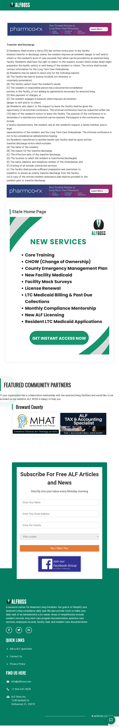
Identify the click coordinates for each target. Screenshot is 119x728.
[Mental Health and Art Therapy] (36, 434)
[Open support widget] (111, 720)
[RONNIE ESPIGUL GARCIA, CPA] (83, 434)
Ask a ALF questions (21, 648)
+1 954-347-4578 (21, 689)
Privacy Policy (17, 664)
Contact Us (16, 656)
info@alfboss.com (21, 681)
